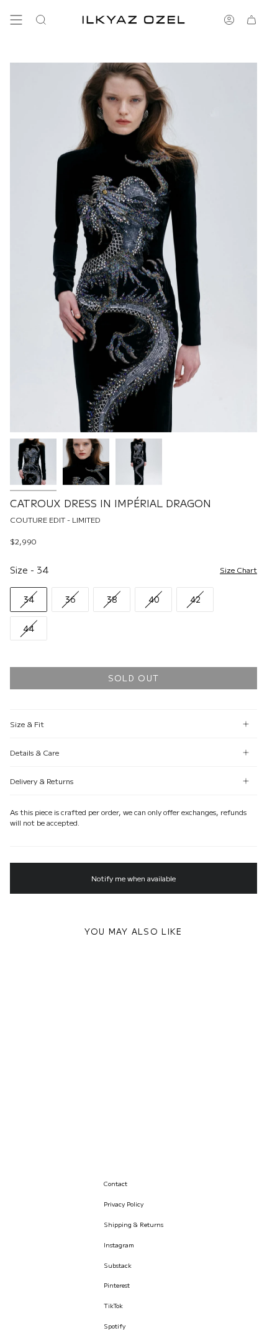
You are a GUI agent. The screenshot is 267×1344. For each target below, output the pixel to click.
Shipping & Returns (133, 1224)
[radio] (28, 599)
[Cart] (251, 20)
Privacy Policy (123, 1203)
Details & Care (34, 752)
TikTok (113, 1305)
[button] (41, 20)
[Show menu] (16, 20)
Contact (115, 1183)
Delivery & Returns (41, 780)
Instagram (119, 1244)
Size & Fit (27, 723)
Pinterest (117, 1284)
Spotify (114, 1325)
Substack (118, 1265)
